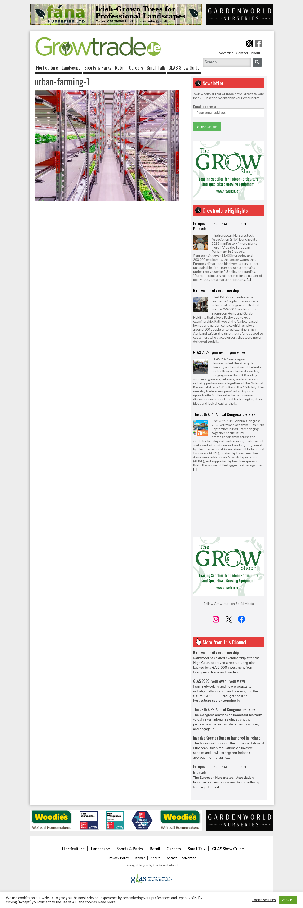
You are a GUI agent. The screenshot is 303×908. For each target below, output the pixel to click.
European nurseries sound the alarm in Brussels (223, 223)
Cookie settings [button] (264, 900)
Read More (107, 902)
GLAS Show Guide (184, 67)
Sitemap (140, 858)
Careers (136, 67)
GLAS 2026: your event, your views (219, 349)
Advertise (226, 53)
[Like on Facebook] (258, 43)
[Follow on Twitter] (249, 43)
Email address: (204, 106)
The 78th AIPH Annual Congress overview (224, 411)
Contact (242, 53)
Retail (120, 67)
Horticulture (47, 67)
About (255, 53)
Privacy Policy (119, 858)
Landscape (71, 67)
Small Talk (156, 67)
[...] (249, 277)
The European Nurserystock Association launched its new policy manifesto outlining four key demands (226, 782)
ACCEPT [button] (288, 900)
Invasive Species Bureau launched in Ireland (227, 477)
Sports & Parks (97, 67)
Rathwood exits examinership (216, 288)
